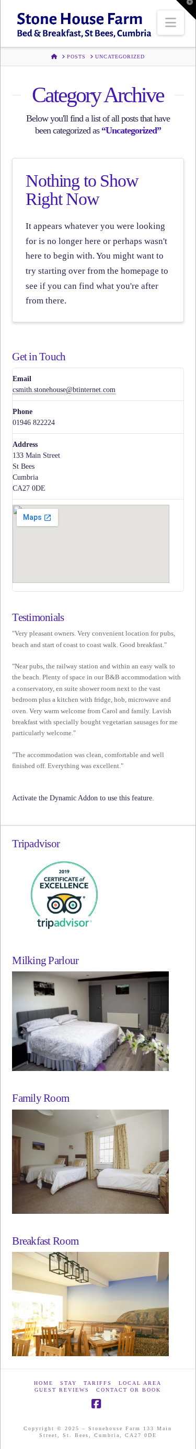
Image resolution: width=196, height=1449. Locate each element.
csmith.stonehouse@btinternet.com (64, 390)
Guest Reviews (61, 1390)
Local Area (140, 1383)
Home (43, 1383)
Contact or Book (128, 1390)
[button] (170, 22)
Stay (68, 1383)
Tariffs (98, 1383)
